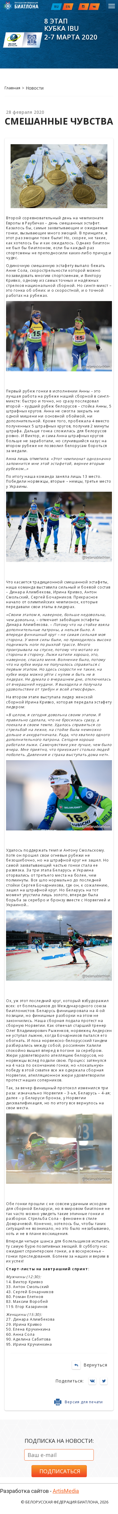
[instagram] (83, 6)
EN (68, 7)
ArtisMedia (66, 1491)
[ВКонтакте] (94, 1381)
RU (56, 7)
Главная (12, 87)
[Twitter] (105, 1381)
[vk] (94, 6)
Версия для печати (84, 1401)
